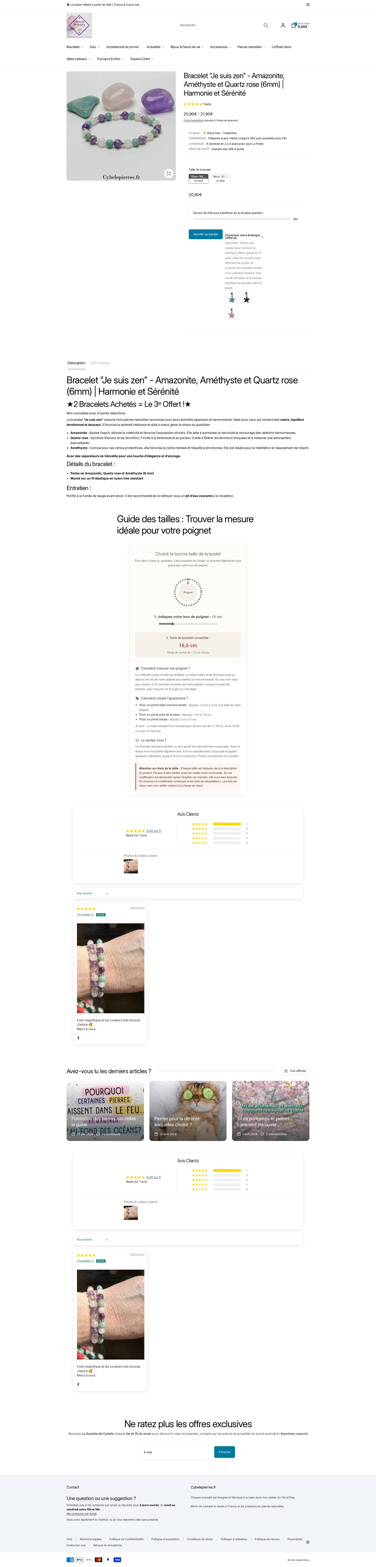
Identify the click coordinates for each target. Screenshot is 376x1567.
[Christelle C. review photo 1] (111, 968)
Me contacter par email (81, 1513)
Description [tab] (76, 363)
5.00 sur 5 (153, 831)
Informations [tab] (100, 363)
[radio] (198, 179)
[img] (86, 909)
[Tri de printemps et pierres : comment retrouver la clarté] (270, 1111)
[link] (103, 5)
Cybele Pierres (302, 1560)
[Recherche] (266, 25)
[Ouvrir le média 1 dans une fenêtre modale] (121, 126)
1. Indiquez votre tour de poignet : (188, 616)
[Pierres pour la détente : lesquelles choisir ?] (188, 1111)
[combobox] (224, 25)
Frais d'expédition (193, 120)
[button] (300, 25)
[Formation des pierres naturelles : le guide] (105, 1111)
